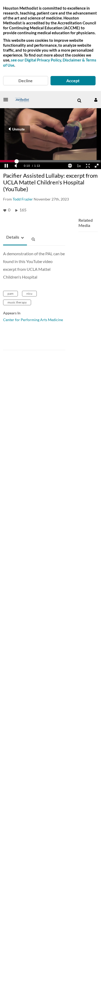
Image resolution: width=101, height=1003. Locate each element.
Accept (73, 80)
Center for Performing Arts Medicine (33, 319)
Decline (25, 80)
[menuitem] (79, 100)
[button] (7, 99)
